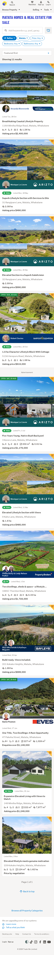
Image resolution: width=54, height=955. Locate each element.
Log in (48, 4)
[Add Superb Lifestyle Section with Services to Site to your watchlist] (51, 142)
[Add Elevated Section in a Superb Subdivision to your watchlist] (51, 219)
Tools (46, 9)
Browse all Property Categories (27, 910)
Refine (10, 38)
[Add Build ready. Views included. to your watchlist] (51, 607)
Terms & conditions (41, 934)
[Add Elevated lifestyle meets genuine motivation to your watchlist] (49, 819)
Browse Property (10, 9)
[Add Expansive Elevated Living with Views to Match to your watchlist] (49, 754)
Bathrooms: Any (31, 43)
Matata (22, 38)
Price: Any (36, 38)
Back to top (29, 891)
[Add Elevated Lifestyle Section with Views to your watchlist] (51, 456)
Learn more (11, 924)
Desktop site (7, 934)
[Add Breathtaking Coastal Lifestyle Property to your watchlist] (51, 66)
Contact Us (26, 934)
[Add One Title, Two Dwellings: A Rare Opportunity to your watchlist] (51, 680)
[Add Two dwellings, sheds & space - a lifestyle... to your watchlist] (51, 533)
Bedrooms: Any (11, 43)
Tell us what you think (15, 927)
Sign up (41, 4)
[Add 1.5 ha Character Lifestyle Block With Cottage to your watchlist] (51, 296)
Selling (36, 9)
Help (17, 934)
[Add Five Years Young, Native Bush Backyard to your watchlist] (51, 379)
